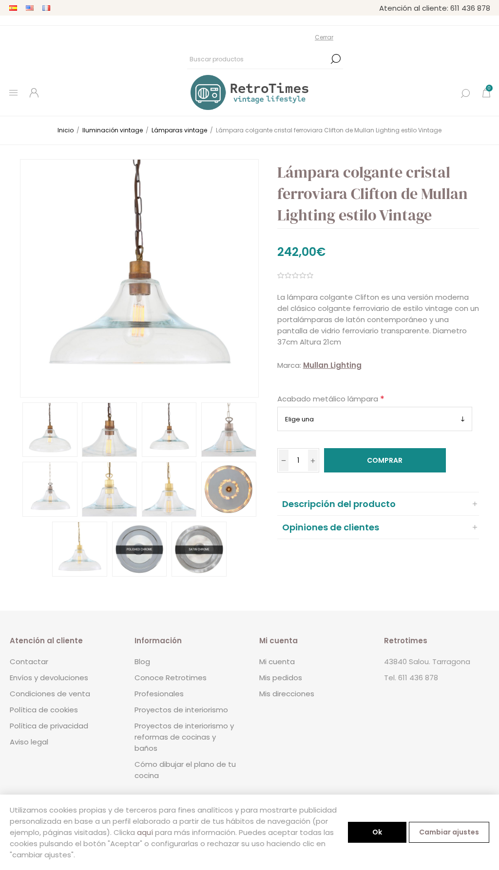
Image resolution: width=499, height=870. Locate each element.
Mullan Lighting (332, 365)
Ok (377, 832)
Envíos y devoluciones (49, 677)
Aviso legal (29, 742)
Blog (142, 661)
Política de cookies (44, 710)
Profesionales (159, 694)
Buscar (335, 59)
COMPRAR (385, 460)
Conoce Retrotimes (170, 677)
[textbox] (257, 59)
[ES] (13, 8)
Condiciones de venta (50, 694)
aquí (145, 832)
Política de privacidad (49, 726)
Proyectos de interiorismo (181, 710)
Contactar (29, 661)
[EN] (30, 8)
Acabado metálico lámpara (328, 399)
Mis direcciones (286, 694)
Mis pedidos (280, 677)
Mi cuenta (277, 661)
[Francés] (46, 8)
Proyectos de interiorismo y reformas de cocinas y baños (184, 737)
